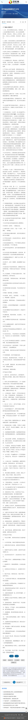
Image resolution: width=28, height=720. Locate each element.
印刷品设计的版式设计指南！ (10, 696)
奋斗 (15, 114)
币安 (19, 715)
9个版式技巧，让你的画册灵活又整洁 (12, 701)
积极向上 (13, 662)
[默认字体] (23, 22)
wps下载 (15, 715)
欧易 (22, 715)
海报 (12, 656)
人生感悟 (17, 660)
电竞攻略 (9, 22)
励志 (6, 27)
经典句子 (10, 27)
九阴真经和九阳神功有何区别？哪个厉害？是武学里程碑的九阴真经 (8, 682)
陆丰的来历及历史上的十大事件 (10, 705)
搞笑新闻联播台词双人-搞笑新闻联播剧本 (13, 692)
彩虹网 (4, 12)
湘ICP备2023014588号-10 (10, 718)
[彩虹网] (14, 2)
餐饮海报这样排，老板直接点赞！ (11, 698)
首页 (4, 22)
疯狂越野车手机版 (20, 682)
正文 (13, 22)
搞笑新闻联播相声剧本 (8, 694)
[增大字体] (25, 22)
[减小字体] (20, 22)
